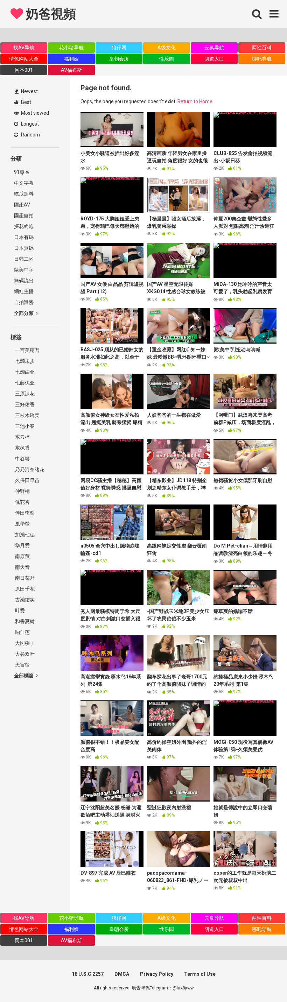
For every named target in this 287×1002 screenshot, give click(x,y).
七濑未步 (24, 361)
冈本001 (24, 70)
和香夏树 (24, 621)
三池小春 (24, 426)
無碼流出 (24, 280)
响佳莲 (22, 632)
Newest (29, 91)
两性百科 (262, 47)
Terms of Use (200, 974)
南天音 (22, 567)
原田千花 (24, 589)
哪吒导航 (262, 59)
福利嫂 (71, 59)
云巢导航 (214, 47)
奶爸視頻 (49, 14)
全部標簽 (24, 675)
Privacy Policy (156, 974)
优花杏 (22, 502)
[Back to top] (263, 981)
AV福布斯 (71, 70)
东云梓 (22, 437)
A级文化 (167, 47)
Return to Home (194, 101)
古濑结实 (24, 599)
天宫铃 (22, 665)
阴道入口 (214, 59)
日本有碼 (24, 237)
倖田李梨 (24, 513)
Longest (29, 124)
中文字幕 (24, 183)
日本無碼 (24, 248)
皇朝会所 (119, 59)
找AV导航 (23, 47)
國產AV (22, 204)
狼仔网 (119, 47)
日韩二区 (24, 259)
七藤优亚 (24, 383)
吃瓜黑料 (24, 194)
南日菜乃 (24, 578)
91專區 (21, 172)
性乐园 (166, 59)
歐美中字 (24, 270)
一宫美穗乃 (27, 350)
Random (30, 134)
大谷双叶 (24, 654)
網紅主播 (24, 291)
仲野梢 (22, 491)
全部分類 (24, 313)
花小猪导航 (71, 47)
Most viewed (34, 113)
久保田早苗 (27, 480)
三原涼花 (24, 393)
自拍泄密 (24, 302)
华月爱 (22, 545)
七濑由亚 (24, 372)
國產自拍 (24, 215)
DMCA (121, 974)
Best (25, 102)
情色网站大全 (23, 59)
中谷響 (22, 458)
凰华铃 (22, 524)
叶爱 (19, 610)
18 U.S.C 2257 (88, 974)
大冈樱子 (24, 643)
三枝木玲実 (27, 415)
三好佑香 (24, 404)
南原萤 (22, 556)
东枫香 (22, 448)
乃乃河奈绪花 (29, 469)
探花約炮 (24, 226)
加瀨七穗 (24, 534)
